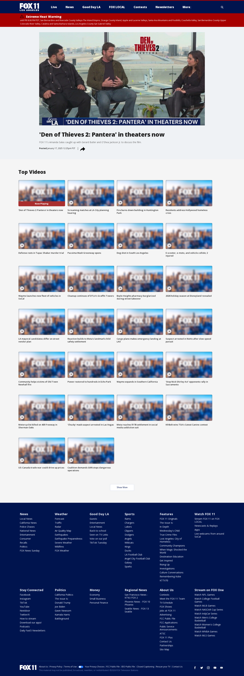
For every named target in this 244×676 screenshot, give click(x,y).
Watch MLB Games (205, 605)
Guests (93, 518)
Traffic (58, 522)
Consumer (25, 538)
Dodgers (129, 534)
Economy (95, 594)
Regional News (136, 590)
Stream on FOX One (209, 590)
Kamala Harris (62, 614)
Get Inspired (166, 560)
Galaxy (128, 562)
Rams (128, 518)
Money (95, 590)
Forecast (59, 518)
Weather (61, 514)
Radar (58, 526)
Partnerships (166, 645)
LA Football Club (133, 554)
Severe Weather (63, 542)
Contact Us (166, 641)
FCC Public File (167, 618)
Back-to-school (98, 530)
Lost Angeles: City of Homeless (171, 540)
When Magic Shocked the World (173, 551)
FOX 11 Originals (168, 518)
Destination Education (171, 556)
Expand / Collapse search (222, 7)
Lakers (128, 526)
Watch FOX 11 (205, 514)
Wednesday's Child (170, 530)
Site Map (164, 649)
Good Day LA (99, 514)
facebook (195, 667)
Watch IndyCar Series (206, 613)
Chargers (129, 522)
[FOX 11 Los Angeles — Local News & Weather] (31, 7)
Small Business (98, 598)
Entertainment (27, 534)
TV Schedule (166, 602)
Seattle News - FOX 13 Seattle (137, 610)
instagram (208, 667)
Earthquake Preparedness (68, 538)
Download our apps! (30, 622)
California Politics (64, 594)
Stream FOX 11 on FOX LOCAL (207, 520)
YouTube (24, 606)
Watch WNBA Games (206, 631)
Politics (23, 546)
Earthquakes (61, 534)
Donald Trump (62, 602)
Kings (127, 546)
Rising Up (165, 564)
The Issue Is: (166, 522)
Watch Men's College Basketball (206, 619)
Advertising (165, 614)
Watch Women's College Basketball (208, 626)
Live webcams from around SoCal (209, 535)
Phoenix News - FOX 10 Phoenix (137, 603)
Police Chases (27, 526)
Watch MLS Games (205, 635)
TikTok (23, 602)
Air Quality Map (63, 530)
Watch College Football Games (207, 600)
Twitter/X (25, 614)
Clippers (129, 530)
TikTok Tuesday (98, 542)
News (24, 514)
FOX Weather (62, 550)
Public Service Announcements (168, 628)
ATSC (162, 633)
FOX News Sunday (30, 550)
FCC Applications (169, 622)
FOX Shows (166, 606)
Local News (26, 518)
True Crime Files (168, 534)
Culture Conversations (171, 572)
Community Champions (172, 545)
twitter (201, 667)
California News (28, 522)
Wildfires (59, 546)
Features (166, 514)
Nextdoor (25, 610)
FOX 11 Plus (166, 637)
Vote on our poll (98, 538)
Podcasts (25, 626)
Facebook (25, 594)
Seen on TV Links (99, 534)
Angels (128, 538)
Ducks (128, 550)
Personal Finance (99, 602)
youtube (215, 667)
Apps (197, 529)
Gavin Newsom (63, 610)
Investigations (167, 568)
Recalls (23, 542)
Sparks (128, 566)
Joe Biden (60, 606)
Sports (129, 514)
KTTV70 (164, 580)
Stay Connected (31, 590)
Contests (164, 594)
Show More (122, 487)
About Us (166, 590)
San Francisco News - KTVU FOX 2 (136, 596)
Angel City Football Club (137, 558)
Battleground (62, 618)
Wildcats (129, 542)
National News (28, 530)
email (221, 667)
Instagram (25, 598)
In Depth (164, 526)
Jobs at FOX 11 (168, 610)
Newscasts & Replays (206, 525)
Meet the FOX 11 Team (172, 598)
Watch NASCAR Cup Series (209, 609)
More (186, 7)
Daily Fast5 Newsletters (32, 630)
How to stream (28, 618)
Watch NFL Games (205, 594)
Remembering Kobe (170, 576)
